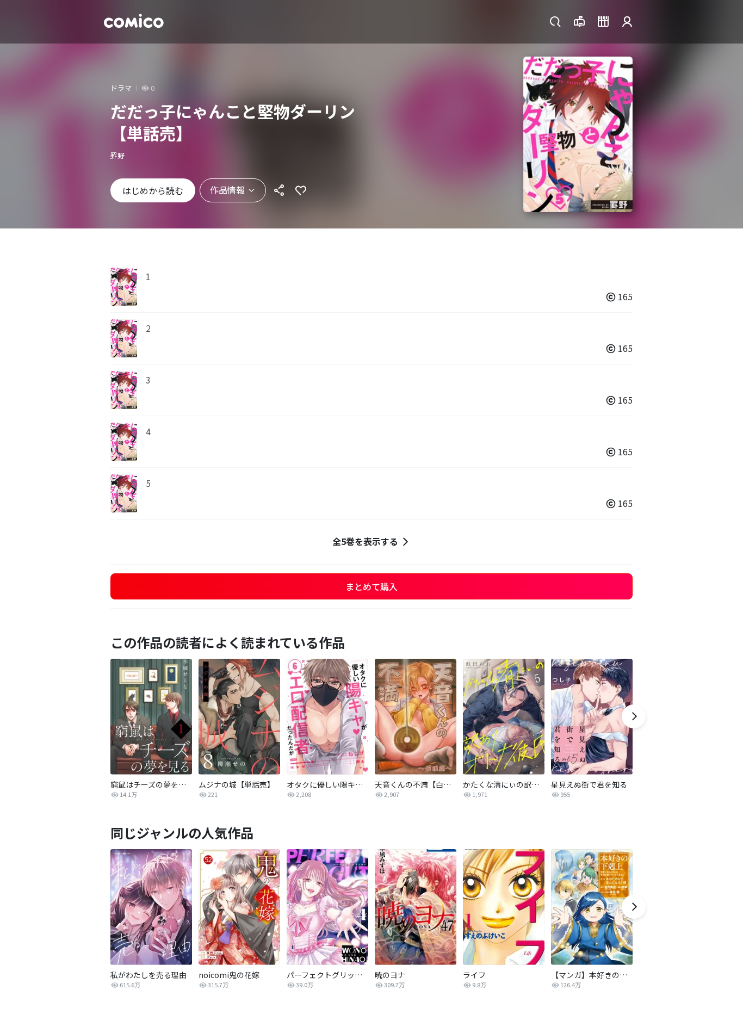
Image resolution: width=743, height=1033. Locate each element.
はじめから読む (152, 190)
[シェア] (279, 190)
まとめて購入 (371, 586)
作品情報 (227, 189)
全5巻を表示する (365, 541)
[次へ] (634, 716)
